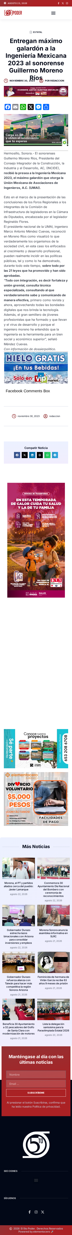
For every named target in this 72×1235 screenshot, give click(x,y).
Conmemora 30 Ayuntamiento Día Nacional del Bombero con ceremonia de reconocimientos (53, 889)
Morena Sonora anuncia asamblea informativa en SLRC (53, 933)
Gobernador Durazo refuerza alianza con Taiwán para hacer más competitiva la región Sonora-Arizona (18, 983)
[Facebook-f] (58, 3)
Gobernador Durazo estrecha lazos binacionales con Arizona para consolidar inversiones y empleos (18, 936)
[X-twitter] (63, 3)
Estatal (37, 32)
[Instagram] (67, 3)
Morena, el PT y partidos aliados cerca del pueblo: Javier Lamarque (18, 886)
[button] (53, 13)
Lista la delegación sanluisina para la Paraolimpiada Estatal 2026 (53, 1027)
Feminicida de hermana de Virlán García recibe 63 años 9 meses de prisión (53, 980)
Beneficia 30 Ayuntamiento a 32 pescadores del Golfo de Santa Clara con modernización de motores (18, 1028)
